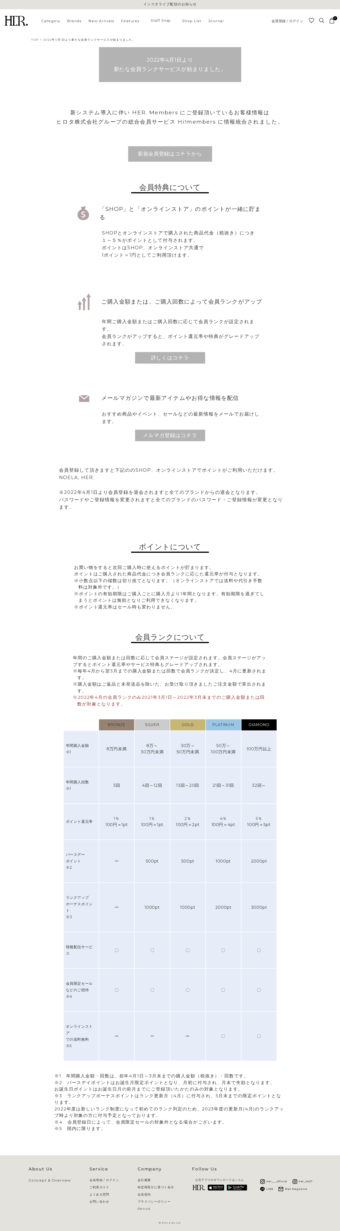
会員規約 (144, 1194)
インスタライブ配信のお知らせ (170, 4)
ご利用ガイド (99, 1187)
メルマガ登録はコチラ (170, 435)
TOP (35, 39)
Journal (216, 21)
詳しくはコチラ (170, 358)
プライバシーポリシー (154, 1201)
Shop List (191, 21)
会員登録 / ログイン (287, 21)
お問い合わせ (99, 1201)
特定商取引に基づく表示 (156, 1187)
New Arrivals (101, 21)
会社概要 (144, 1180)
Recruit (144, 1208)
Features (130, 21)
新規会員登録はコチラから (170, 154)
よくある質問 (99, 1194)
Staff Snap (161, 20)
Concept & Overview (50, 1180)
